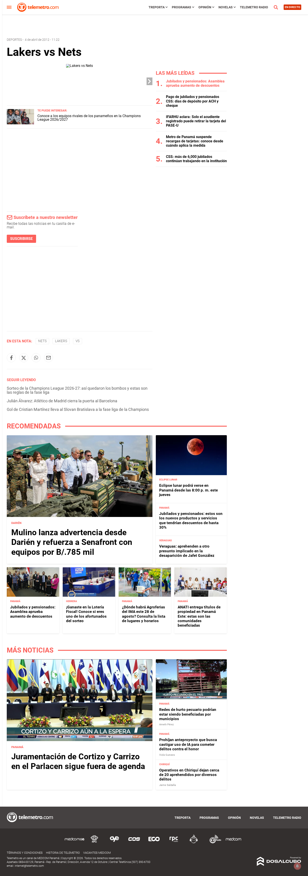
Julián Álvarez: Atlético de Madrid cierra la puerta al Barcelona (62, 400)
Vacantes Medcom (97, 852)
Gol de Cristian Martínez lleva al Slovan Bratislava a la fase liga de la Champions (78, 409)
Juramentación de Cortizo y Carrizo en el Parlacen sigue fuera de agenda (78, 761)
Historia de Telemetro (63, 852)
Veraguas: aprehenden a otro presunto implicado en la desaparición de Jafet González (186, 551)
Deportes (14, 39)
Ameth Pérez (166, 724)
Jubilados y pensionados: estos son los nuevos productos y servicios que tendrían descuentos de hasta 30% (191, 521)
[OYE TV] (114, 842)
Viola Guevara (167, 754)
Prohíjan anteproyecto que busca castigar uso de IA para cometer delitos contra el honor (188, 744)
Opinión (204, 7)
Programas (181, 7)
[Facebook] (11, 357)
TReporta (157, 7)
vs (78, 341)
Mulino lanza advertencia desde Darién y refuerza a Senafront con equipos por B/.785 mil (71, 542)
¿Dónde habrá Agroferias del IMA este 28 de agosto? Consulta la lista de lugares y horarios (143, 614)
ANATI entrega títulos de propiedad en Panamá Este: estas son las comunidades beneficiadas (199, 616)
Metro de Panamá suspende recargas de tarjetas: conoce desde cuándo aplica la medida (194, 141)
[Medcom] (233, 842)
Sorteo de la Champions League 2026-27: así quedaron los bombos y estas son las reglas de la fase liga (77, 390)
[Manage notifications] (297, 866)
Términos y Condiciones (25, 852)
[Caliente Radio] (194, 842)
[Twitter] (23, 357)
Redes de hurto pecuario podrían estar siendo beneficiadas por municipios (187, 714)
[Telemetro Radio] (213, 842)
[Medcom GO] (75, 842)
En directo (292, 7)
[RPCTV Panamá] (94, 842)
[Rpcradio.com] (174, 842)
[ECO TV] (154, 842)
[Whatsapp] (36, 357)
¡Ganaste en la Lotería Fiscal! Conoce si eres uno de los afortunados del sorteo (86, 614)
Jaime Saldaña (167, 785)
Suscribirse (21, 239)
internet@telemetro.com (29, 865)
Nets (42, 341)
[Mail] (48, 357)
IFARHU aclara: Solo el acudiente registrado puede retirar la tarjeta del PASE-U (196, 121)
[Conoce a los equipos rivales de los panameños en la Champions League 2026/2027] (20, 123)
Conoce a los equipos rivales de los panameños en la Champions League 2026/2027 (89, 118)
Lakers (61, 341)
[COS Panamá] (134, 842)
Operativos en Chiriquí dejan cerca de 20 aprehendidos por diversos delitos (189, 775)
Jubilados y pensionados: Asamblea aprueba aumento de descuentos (195, 83)
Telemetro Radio (254, 7)
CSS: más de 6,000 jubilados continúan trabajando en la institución (196, 159)
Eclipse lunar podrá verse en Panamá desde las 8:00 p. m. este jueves (188, 490)
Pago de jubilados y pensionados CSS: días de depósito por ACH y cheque (192, 101)
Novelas (225, 7)
